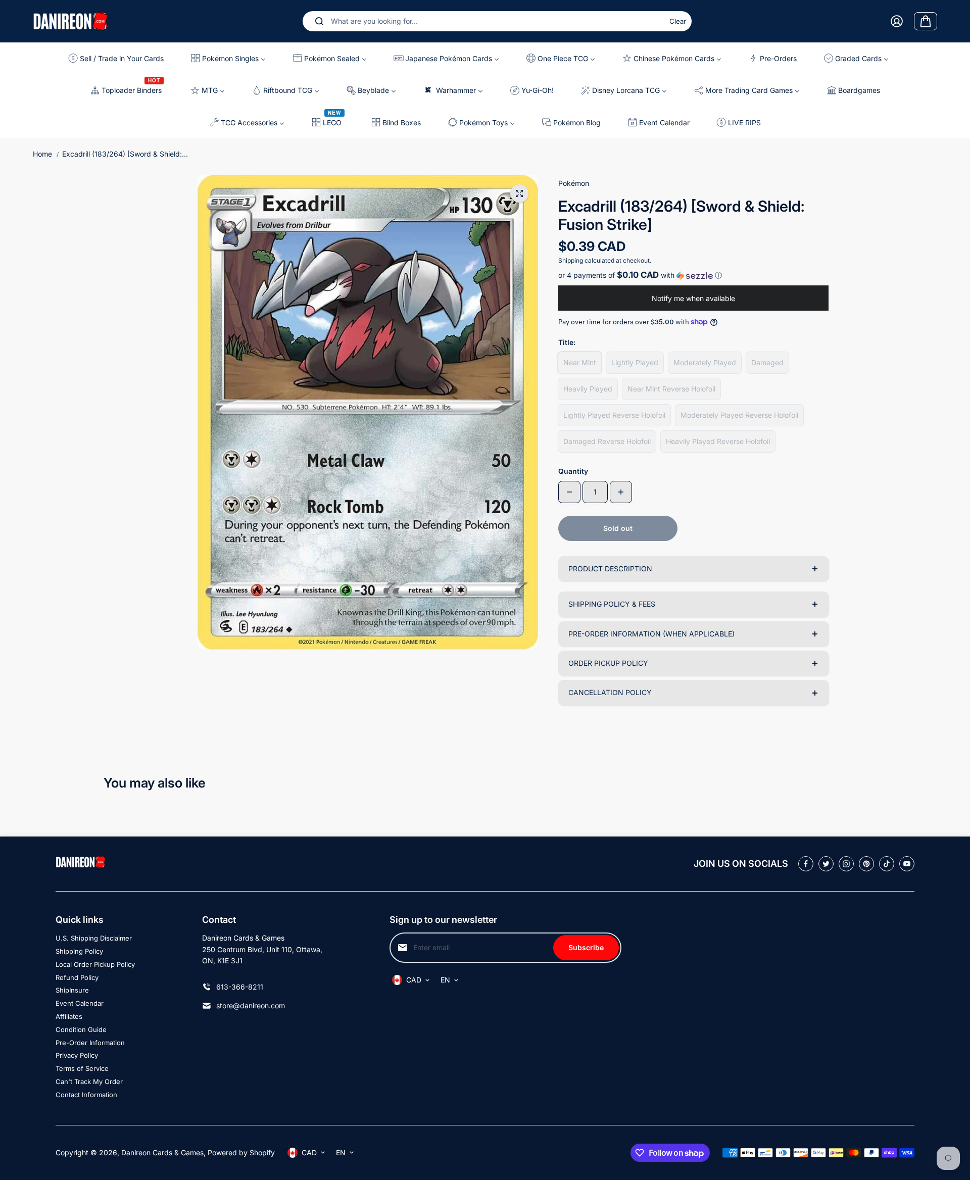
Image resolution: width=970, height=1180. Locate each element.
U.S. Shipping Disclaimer (94, 938)
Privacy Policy (77, 1055)
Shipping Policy (79, 951)
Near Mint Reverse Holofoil (671, 388)
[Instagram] (846, 863)
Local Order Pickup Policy (95, 964)
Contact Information (86, 1095)
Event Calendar (80, 1003)
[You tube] (906, 863)
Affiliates (69, 1016)
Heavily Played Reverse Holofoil (718, 441)
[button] (693, 275)
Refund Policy (77, 977)
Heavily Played (587, 388)
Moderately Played (704, 362)
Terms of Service (82, 1068)
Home (42, 154)
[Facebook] (805, 863)
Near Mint (579, 362)
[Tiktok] (886, 863)
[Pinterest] (866, 863)
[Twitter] (826, 863)
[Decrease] (569, 492)
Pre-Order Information (90, 1043)
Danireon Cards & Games (162, 1152)
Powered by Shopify (241, 1152)
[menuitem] (120, 58)
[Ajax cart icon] (925, 21)
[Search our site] (319, 21)
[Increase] (621, 492)
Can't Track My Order (89, 1081)
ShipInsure (72, 990)
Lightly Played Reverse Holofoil (614, 415)
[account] (897, 21)
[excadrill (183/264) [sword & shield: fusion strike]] (519, 193)
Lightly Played (634, 362)
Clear (677, 21)
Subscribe (586, 947)
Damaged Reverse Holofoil (607, 441)
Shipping (570, 260)
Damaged (767, 362)
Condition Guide (81, 1029)
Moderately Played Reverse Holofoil (739, 415)
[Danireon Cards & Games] (71, 21)
